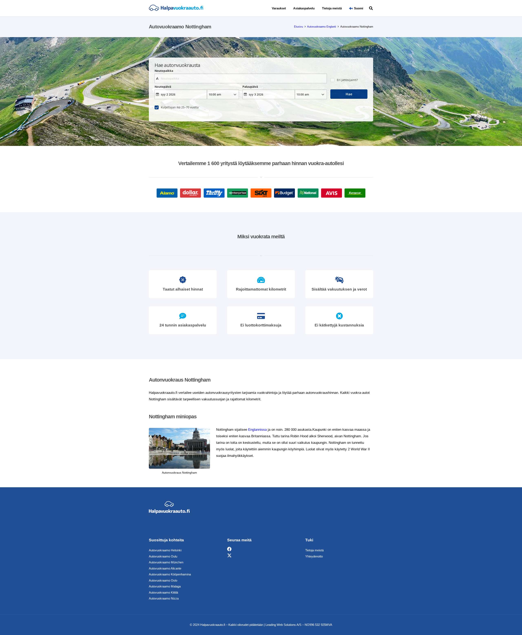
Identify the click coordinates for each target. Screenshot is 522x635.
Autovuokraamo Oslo (163, 580)
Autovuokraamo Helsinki (165, 550)
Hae (349, 94)
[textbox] (241, 78)
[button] (366, 8)
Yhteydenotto (314, 556)
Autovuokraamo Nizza (164, 598)
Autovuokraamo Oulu (163, 556)
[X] (229, 555)
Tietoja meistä (314, 550)
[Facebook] (229, 549)
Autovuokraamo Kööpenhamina (170, 574)
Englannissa (257, 430)
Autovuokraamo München (166, 562)
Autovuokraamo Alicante (165, 568)
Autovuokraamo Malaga (165, 586)
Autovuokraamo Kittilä (163, 592)
